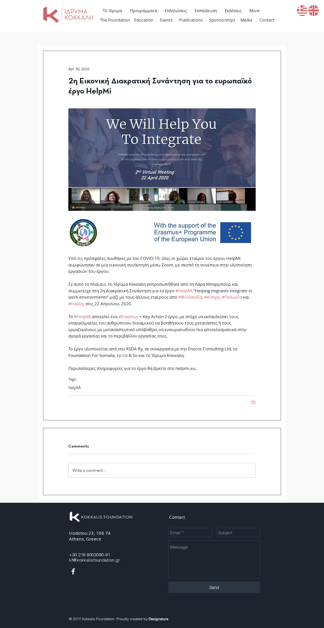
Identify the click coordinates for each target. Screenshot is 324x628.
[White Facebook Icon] (73, 571)
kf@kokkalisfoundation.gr (94, 560)
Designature (158, 619)
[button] (143, 10)
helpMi (74, 387)
